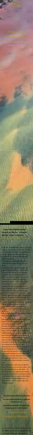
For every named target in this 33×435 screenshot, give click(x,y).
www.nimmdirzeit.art (20, 313)
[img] (16, 116)
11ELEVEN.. (16, 315)
